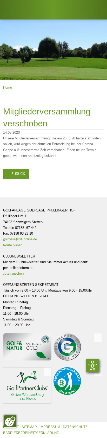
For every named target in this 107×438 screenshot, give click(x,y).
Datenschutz (75, 427)
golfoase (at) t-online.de (20, 239)
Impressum (49, 427)
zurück (16, 173)
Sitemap (29, 427)
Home (7, 87)
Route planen (15, 245)
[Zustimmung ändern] (10, 421)
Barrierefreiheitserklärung (31, 433)
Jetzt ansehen (15, 273)
